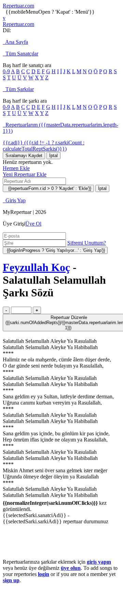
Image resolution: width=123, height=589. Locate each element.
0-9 (6, 71)
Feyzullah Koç (36, 267)
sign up (11, 580)
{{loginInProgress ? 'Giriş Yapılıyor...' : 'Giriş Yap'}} (55, 250)
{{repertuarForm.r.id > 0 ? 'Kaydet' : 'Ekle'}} (48, 188)
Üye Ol (33, 224)
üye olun (71, 568)
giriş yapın (99, 562)
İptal (53, 155)
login (43, 574)
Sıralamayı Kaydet (23, 155)
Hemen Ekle (16, 168)
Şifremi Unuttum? (86, 243)
